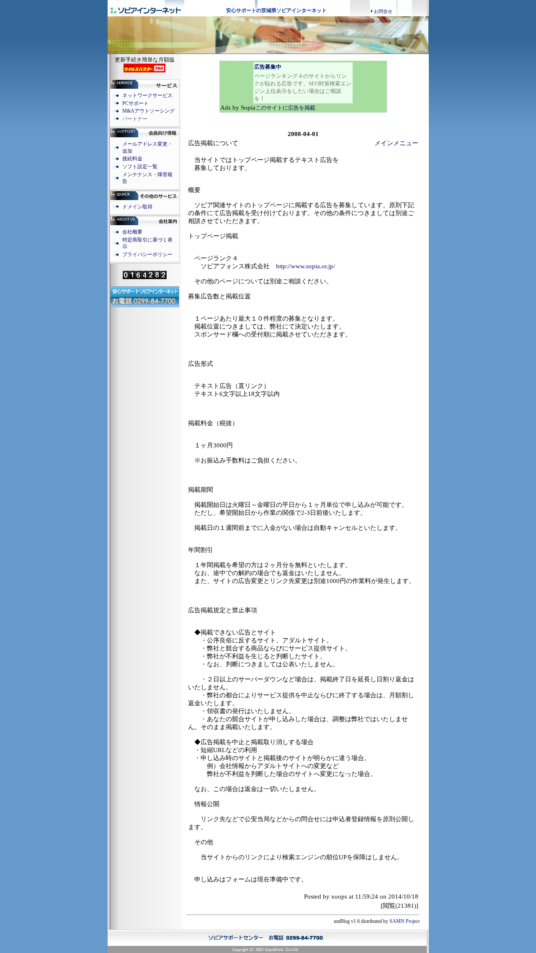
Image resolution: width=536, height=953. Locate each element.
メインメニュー (396, 143)
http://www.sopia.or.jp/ (305, 266)
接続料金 (132, 159)
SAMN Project (404, 921)
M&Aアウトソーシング (148, 111)
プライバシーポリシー (147, 254)
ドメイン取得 (137, 207)
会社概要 (132, 232)
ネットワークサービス (147, 95)
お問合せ (383, 11)
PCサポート (135, 103)
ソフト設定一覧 (139, 167)
